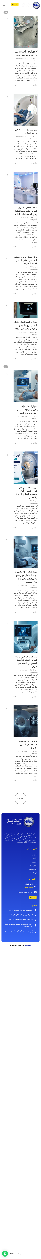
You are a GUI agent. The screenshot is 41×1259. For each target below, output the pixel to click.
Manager (24, 217)
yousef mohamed (22, 58)
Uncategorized (33, 219)
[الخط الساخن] (35, 885)
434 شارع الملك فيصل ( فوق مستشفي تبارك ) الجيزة (21, 910)
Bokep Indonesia (7, 954)
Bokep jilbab (33, 954)
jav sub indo (21, 959)
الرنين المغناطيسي (29, 60)
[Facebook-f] (17, 4)
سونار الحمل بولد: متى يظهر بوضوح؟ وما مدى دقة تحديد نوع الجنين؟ (27, 409)
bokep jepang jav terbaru (22, 957)
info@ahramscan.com (25, 892)
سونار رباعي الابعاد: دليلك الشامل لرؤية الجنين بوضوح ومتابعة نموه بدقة (26, 325)
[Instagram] (13, 4)
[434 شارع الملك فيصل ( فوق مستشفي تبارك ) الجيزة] (35, 910)
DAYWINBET (26, 961)
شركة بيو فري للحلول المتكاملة (17, 945)
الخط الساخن (28, 884)
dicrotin (27, 959)
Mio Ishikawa (12, 959)
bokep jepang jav (35, 959)
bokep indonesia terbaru (20, 954)
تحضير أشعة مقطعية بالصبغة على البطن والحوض (28, 744)
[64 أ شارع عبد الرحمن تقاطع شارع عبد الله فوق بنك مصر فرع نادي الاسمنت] (35, 932)
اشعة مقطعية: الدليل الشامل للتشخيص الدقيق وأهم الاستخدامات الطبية (26, 210)
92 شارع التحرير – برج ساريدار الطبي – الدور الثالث (21, 914)
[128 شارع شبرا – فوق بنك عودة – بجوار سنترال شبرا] (35, 920)
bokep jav (11, 957)
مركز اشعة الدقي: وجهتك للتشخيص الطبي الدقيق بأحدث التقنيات (26, 260)
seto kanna (33, 957)
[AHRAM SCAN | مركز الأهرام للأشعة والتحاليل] (20, 821)
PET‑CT (32, 138)
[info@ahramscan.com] (35, 892)
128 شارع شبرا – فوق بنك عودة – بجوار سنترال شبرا (21, 919)
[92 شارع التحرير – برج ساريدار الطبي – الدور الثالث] (35, 915)
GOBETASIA (8, 964)
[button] (5, 1254)
